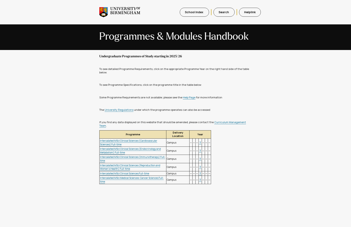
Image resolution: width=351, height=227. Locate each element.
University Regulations (119, 110)
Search (224, 12)
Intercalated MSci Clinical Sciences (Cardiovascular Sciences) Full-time (128, 142)
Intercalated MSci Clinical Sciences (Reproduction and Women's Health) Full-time (130, 167)
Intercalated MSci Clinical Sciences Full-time (124, 173)
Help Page (189, 97)
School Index (194, 12)
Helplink (250, 12)
